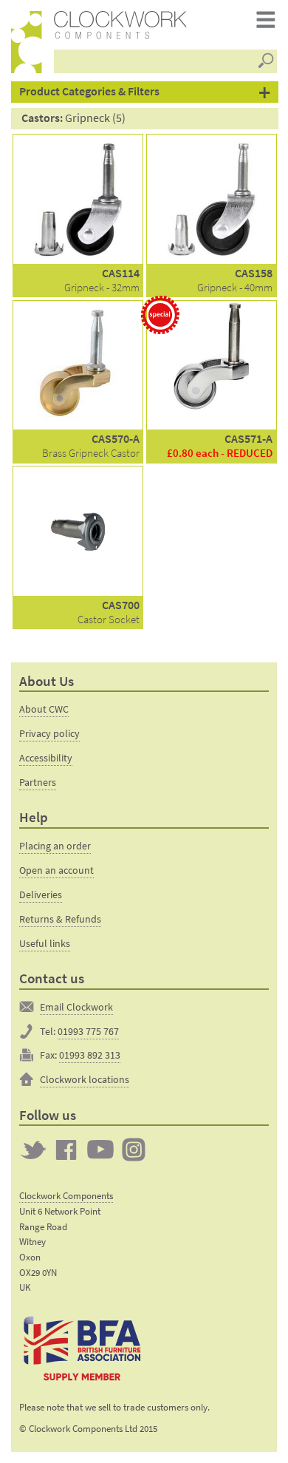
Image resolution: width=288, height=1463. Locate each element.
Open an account (56, 870)
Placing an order (55, 845)
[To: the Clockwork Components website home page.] (26, 42)
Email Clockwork (76, 1006)
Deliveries (40, 894)
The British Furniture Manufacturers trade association (82, 1347)
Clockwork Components (66, 1195)
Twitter (33, 1150)
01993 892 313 (89, 1055)
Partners (37, 782)
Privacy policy (49, 733)
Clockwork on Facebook (66, 1150)
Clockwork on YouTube (100, 1150)
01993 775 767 (88, 1031)
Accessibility (45, 757)
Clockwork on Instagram (134, 1150)
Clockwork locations (84, 1079)
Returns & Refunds (60, 919)
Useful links (44, 943)
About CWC (44, 709)
